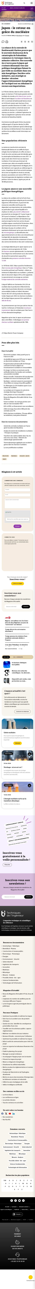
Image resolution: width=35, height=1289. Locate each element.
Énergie (27, 35)
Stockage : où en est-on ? (13, 767)
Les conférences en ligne (10, 1097)
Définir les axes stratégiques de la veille (15, 1082)
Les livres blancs (8, 1095)
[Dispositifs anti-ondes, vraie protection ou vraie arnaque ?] (6, 681)
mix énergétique (9, 232)
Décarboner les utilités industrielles (14, 1064)
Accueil (4, 8)
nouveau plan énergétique (13, 268)
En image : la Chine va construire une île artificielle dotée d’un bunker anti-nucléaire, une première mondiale (18, 372)
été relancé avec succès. (23, 96)
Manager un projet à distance (12, 1054)
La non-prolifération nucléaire (13, 447)
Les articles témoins (9, 1100)
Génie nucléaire (9, 733)
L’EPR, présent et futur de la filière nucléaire (17, 395)
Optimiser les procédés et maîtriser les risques (17, 1016)
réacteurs (7, 251)
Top (5, 1180)
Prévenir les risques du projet (12, 1059)
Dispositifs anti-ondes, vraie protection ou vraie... (21, 680)
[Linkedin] (14, 1114)
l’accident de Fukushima (22, 99)
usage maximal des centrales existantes (15, 279)
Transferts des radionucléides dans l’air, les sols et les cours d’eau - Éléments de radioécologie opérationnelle (17, 438)
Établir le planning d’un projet (12, 1051)
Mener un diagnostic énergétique (13, 1062)
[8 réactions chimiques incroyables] (6, 664)
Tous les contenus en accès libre (13, 1103)
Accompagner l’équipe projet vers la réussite (17, 1057)
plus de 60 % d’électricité (21, 212)
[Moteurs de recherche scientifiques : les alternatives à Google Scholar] (6, 672)
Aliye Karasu (19, 35)
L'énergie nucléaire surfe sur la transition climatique (15, 800)
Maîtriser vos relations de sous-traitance (15, 1033)
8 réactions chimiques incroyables (19, 664)
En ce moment (6, 24)
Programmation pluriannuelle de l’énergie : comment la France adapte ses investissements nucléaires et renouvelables (18, 365)
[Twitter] (6, 1114)
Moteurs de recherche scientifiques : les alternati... (21, 672)
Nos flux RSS (6, 1120)
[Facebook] (2, 1114)
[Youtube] (10, 1114)
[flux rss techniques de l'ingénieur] (32, 41)
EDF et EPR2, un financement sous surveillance (18, 406)
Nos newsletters (8, 1117)
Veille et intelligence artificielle (12, 1085)
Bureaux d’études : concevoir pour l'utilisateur (17, 1036)
